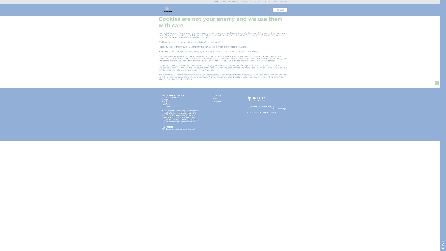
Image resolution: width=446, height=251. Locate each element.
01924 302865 (167, 127)
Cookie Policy (266, 107)
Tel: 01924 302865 (220, 1)
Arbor (276, 1)
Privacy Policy (252, 107)
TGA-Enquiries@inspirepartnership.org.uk (178, 129)
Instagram (217, 98)
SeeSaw (267, 1)
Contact (280, 10)
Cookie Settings (279, 109)
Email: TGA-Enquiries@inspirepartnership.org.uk (245, 1)
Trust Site (284, 1)
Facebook (217, 95)
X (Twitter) (217, 102)
